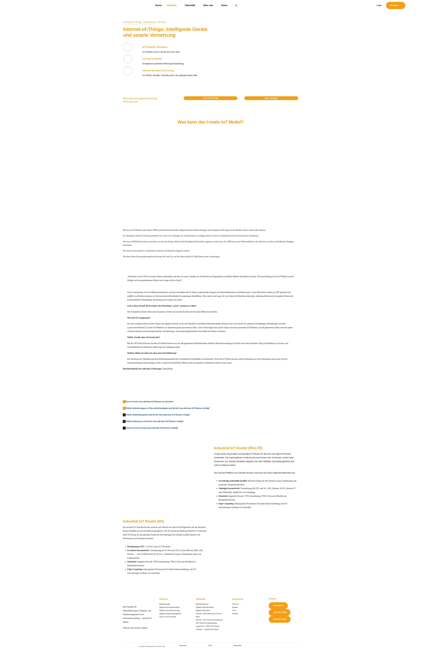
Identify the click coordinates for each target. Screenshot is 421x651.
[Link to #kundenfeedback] (127, 59)
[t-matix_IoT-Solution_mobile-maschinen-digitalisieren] (210, 128)
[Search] (236, 5)
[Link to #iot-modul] (127, 47)
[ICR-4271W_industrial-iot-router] (256, 519)
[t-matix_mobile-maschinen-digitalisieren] (254, 12)
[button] (148, 401)
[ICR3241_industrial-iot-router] (156, 446)
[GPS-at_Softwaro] (27, 3)
